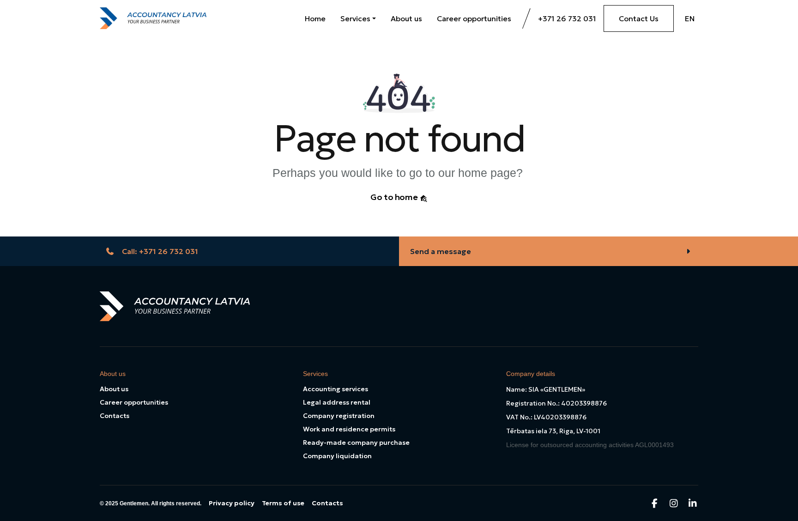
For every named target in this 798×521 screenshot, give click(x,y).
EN (690, 18)
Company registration (339, 416)
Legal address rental (336, 402)
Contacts (114, 416)
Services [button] (355, 18)
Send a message (440, 251)
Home (315, 18)
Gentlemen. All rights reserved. (160, 503)
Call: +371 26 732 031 (160, 251)
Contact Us (639, 18)
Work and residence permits (349, 429)
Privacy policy (231, 503)
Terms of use (283, 503)
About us (406, 18)
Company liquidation (337, 456)
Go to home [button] (394, 197)
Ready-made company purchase (356, 442)
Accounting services (335, 389)
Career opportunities (474, 18)
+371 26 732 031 (567, 18)
